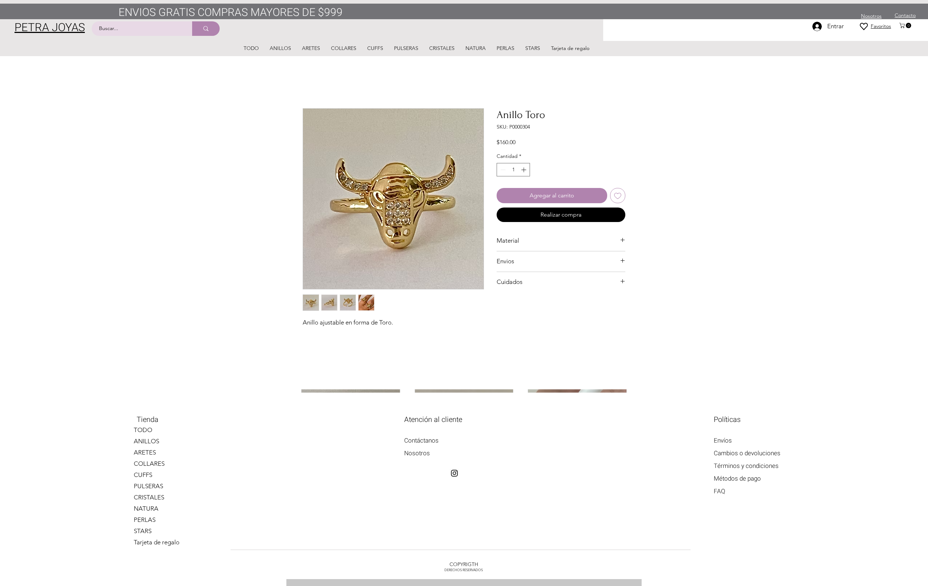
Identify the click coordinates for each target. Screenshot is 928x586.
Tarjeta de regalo (156, 542)
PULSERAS (148, 486)
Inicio (310, 82)
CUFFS (143, 474)
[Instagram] (454, 473)
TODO (143, 430)
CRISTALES (149, 497)
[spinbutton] (513, 169)
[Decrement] (502, 169)
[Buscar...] (206, 28)
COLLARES (149, 463)
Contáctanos (421, 440)
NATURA (146, 508)
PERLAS (145, 519)
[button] (905, 25)
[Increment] (524, 169)
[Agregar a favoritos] (617, 195)
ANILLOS (146, 441)
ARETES (145, 452)
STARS (143, 531)
